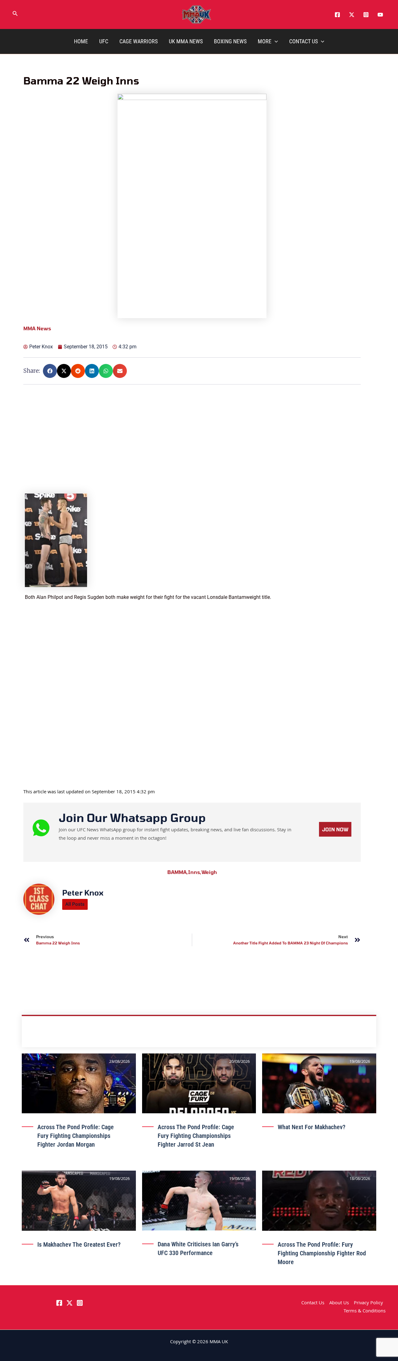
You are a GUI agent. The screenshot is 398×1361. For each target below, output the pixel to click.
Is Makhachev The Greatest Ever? (79, 1244)
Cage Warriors (138, 41)
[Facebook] (337, 14)
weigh (209, 872)
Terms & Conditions (365, 1311)
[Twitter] (351, 14)
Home (81, 41)
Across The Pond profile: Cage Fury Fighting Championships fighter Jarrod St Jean (196, 1135)
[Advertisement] (193, 450)
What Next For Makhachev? (311, 1127)
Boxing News (230, 41)
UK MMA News (186, 41)
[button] (15, 15)
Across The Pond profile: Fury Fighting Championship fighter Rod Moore (322, 1253)
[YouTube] (380, 14)
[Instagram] (366, 14)
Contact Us (303, 41)
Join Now (335, 829)
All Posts (75, 904)
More (264, 41)
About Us (339, 1303)
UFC (103, 41)
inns (194, 872)
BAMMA (177, 872)
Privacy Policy (368, 1303)
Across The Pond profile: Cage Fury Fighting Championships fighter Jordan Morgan (75, 1135)
